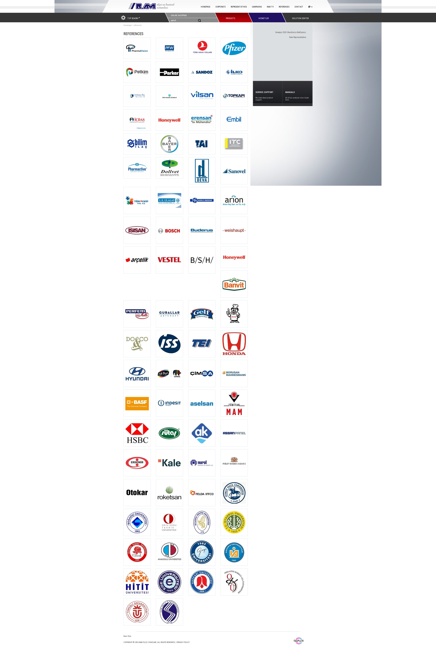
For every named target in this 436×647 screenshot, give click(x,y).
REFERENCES (284, 7)
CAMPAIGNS (257, 7)
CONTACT (298, 7)
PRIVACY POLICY (183, 642)
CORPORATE (220, 7)
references (138, 25)
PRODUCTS (230, 17)
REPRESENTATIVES (239, 7)
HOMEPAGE (205, 7)
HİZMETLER (264, 17)
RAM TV (270, 7)
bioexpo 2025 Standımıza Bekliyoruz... (291, 32)
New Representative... (298, 37)
